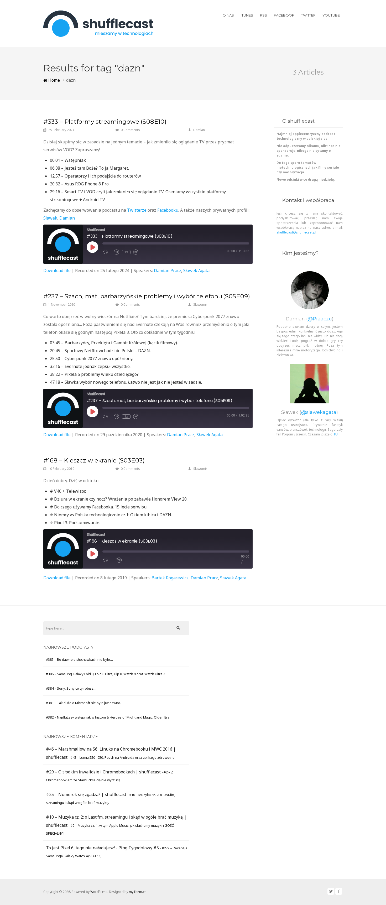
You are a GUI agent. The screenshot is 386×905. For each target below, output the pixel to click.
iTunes (247, 15)
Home (53, 80)
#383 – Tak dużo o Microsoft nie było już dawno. (83, 702)
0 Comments (130, 130)
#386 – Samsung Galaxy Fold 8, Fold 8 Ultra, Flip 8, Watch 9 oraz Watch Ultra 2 (105, 674)
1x (126, 252)
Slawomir (200, 304)
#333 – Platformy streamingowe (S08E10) (104, 121)
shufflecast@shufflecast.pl (296, 232)
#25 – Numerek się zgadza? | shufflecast (86, 794)
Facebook (284, 15)
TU (335, 434)
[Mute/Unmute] (106, 560)
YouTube (331, 15)
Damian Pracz (167, 270)
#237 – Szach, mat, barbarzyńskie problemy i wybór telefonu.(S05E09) (146, 296)
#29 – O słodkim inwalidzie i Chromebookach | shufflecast (103, 772)
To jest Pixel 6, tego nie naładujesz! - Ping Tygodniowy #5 (102, 848)
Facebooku (167, 210)
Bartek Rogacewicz (170, 578)
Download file (57, 270)
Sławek (50, 218)
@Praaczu (320, 319)
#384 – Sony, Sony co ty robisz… (71, 688)
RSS (263, 15)
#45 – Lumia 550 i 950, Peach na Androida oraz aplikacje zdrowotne (122, 757)
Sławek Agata (196, 270)
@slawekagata (318, 412)
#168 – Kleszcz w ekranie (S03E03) (94, 460)
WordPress (98, 892)
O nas (228, 15)
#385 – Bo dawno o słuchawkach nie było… (79, 659)
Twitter (308, 15)
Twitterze (137, 210)
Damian (199, 130)
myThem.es (138, 892)
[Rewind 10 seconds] (119, 560)
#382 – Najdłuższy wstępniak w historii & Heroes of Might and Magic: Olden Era (107, 717)
